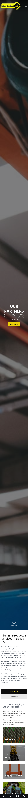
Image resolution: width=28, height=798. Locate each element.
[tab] (14, 691)
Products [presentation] (14, 692)
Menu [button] (23, 6)
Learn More (11, 324)
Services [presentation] (14, 697)
